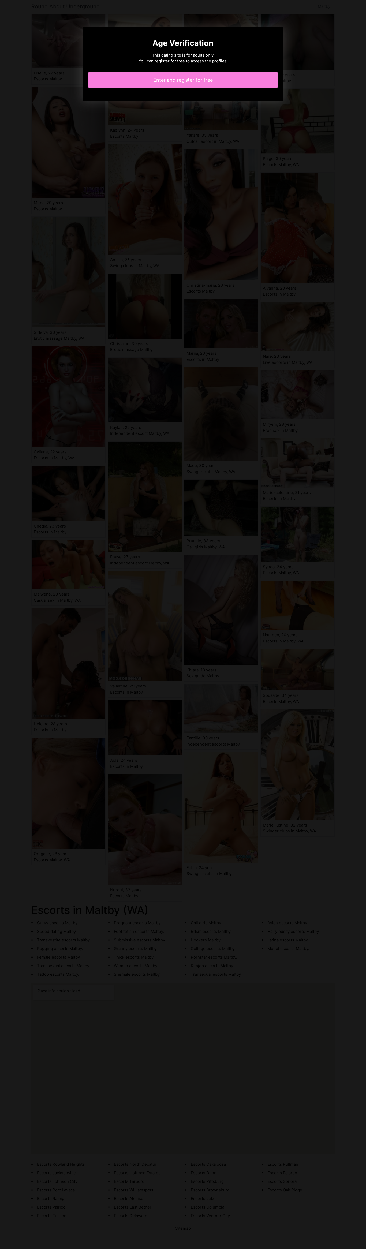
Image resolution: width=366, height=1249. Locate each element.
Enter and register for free (183, 80)
